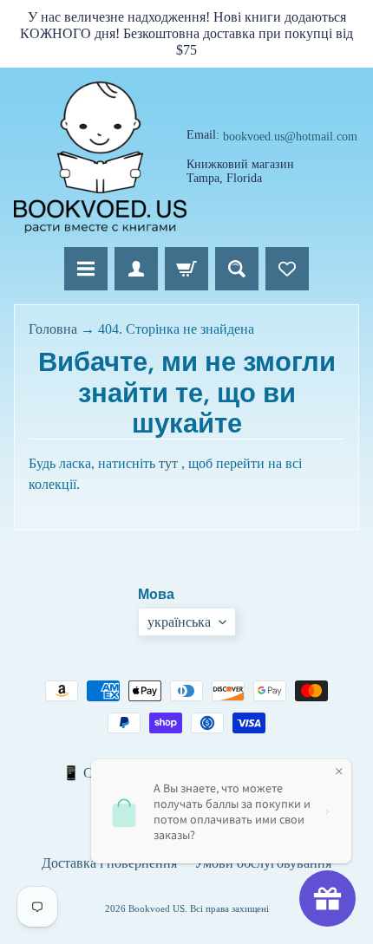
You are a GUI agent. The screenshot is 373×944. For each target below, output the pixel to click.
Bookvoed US (156, 908)
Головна (53, 329)
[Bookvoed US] (100, 157)
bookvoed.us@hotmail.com (290, 137)
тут (168, 463)
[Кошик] (186, 268)
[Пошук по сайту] (236, 268)
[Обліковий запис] (136, 268)
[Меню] (86, 268)
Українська (179, 622)
